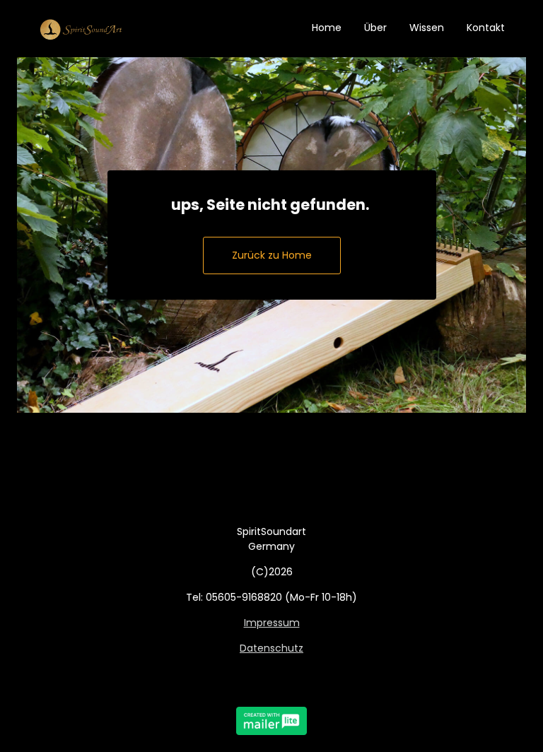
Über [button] (375, 27)
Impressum (272, 623)
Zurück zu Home (272, 255)
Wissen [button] (426, 27)
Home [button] (326, 27)
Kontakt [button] (486, 27)
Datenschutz (271, 648)
